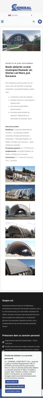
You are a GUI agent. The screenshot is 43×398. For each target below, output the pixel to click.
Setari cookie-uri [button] (12, 382)
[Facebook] (40, 22)
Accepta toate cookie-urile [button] (15, 386)
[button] (2, 21)
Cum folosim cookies (13, 391)
